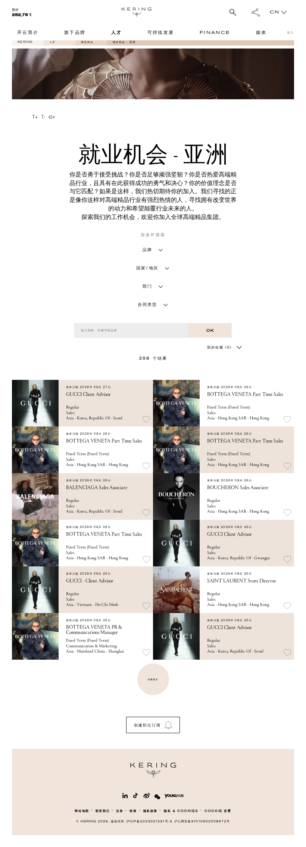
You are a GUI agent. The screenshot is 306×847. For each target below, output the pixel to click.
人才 (52, 42)
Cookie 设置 (217, 811)
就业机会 (87, 42)
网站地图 (82, 811)
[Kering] (153, 776)
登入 (290, 32)
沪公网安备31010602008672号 (202, 821)
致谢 (133, 811)
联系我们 (103, 811)
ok (210, 330)
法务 (119, 811)
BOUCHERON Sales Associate (237, 488)
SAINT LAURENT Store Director (241, 581)
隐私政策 (150, 811)
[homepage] (136, 12)
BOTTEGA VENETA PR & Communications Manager (94, 629)
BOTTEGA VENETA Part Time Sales (245, 394)
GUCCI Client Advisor (88, 394)
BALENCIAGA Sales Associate (96, 488)
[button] (153, 250)
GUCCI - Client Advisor (89, 581)
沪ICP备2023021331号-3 (149, 821)
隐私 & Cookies (181, 811)
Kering (25, 42)
